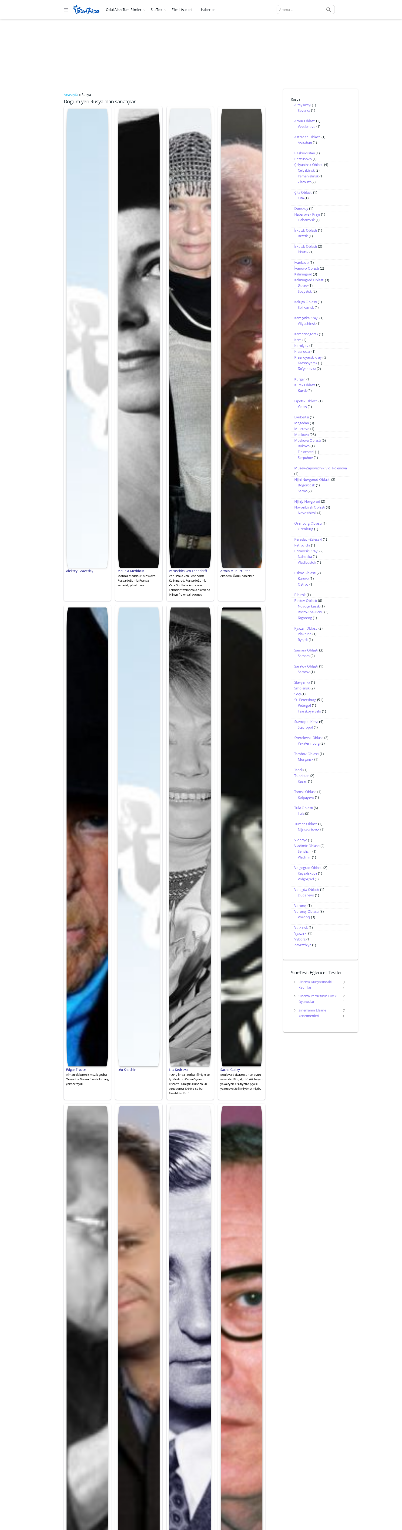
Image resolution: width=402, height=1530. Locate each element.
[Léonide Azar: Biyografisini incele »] (87, 1335)
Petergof (304, 705)
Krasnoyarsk (307, 362)
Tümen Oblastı (305, 823)
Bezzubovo (303, 158)
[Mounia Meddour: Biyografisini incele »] (139, 337)
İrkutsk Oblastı (305, 230)
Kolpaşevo (306, 797)
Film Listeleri (182, 9)
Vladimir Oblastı (307, 845)
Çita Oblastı (303, 192)
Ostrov (303, 584)
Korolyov (301, 345)
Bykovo (304, 446)
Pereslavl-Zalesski (308, 539)
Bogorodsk (306, 485)
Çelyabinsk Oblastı (308, 164)
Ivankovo (301, 262)
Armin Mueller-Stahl (235, 571)
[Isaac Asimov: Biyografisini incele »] (241, 1335)
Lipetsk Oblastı (306, 401)
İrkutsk (303, 252)
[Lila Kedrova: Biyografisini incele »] (190, 836)
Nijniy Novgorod (307, 501)
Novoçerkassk (309, 606)
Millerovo (301, 428)
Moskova (301, 434)
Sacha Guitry (230, 1069)
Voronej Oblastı (306, 911)
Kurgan (299, 379)
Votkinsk (301, 927)
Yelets (302, 406)
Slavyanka (302, 682)
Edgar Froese (76, 1069)
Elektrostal (306, 451)
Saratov (304, 671)
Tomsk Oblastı (305, 791)
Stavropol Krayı (306, 721)
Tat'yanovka (307, 368)
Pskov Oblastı (305, 572)
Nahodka (305, 556)
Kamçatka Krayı (306, 317)
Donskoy (301, 208)
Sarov (302, 491)
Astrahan (305, 142)
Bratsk (303, 236)
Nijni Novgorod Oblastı (312, 479)
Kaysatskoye (307, 873)
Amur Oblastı (304, 121)
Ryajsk (303, 639)
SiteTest (156, 9)
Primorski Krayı (306, 551)
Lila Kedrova (178, 1069)
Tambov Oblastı (306, 753)
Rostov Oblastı (305, 600)
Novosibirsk (307, 512)
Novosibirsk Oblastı (309, 507)
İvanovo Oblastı (306, 268)
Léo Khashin (126, 1069)
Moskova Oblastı (307, 440)
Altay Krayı (302, 104)
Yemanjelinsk (308, 176)
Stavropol (305, 727)
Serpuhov (305, 457)
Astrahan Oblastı (307, 137)
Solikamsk (306, 307)
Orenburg (305, 528)
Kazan (302, 781)
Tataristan (301, 775)
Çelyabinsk (306, 170)
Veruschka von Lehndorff (188, 571)
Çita (301, 198)
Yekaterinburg (309, 743)
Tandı (298, 769)
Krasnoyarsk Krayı (308, 357)
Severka (304, 110)
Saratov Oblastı (306, 666)
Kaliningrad (303, 274)
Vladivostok (307, 562)
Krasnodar (302, 351)
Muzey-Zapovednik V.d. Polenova (320, 468)
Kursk (302, 390)
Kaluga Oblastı (305, 301)
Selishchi (305, 851)
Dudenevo (306, 895)
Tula (301, 813)
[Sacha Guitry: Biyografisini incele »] (241, 836)
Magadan (301, 423)
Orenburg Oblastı (308, 523)
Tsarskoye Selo (309, 711)
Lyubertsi (301, 417)
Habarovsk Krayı (307, 214)
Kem (298, 339)
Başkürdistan (304, 153)
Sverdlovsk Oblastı (308, 737)
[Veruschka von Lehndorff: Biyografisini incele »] (190, 337)
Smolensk (302, 688)
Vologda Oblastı (306, 889)
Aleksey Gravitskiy (79, 571)
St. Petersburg (305, 699)
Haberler (208, 9)
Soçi (297, 694)
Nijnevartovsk (308, 829)
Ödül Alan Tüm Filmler (123, 9)
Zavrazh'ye (302, 945)
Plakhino (305, 633)
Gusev (303, 285)
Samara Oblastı (306, 650)
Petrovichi (302, 545)
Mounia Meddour (130, 571)
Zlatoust (304, 182)
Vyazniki (300, 933)
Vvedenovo (306, 126)
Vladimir (304, 857)
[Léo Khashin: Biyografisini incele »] (139, 836)
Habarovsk (306, 219)
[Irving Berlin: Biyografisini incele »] (190, 1335)
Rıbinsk (300, 594)
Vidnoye (300, 840)
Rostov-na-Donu (310, 612)
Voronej (300, 905)
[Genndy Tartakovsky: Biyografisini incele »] (139, 1335)
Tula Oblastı (303, 807)
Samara (304, 655)
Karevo (303, 578)
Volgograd (306, 879)
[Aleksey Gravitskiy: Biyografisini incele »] (87, 337)
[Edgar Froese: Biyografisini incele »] (87, 836)
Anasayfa (71, 94)
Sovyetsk (305, 291)
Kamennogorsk (306, 334)
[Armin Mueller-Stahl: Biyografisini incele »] (241, 337)
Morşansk (305, 759)
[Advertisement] (201, 54)
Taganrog (305, 617)
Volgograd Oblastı (308, 867)
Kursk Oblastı (304, 385)
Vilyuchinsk (306, 323)
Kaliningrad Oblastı (309, 280)
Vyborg (299, 939)
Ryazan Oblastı (306, 628)
